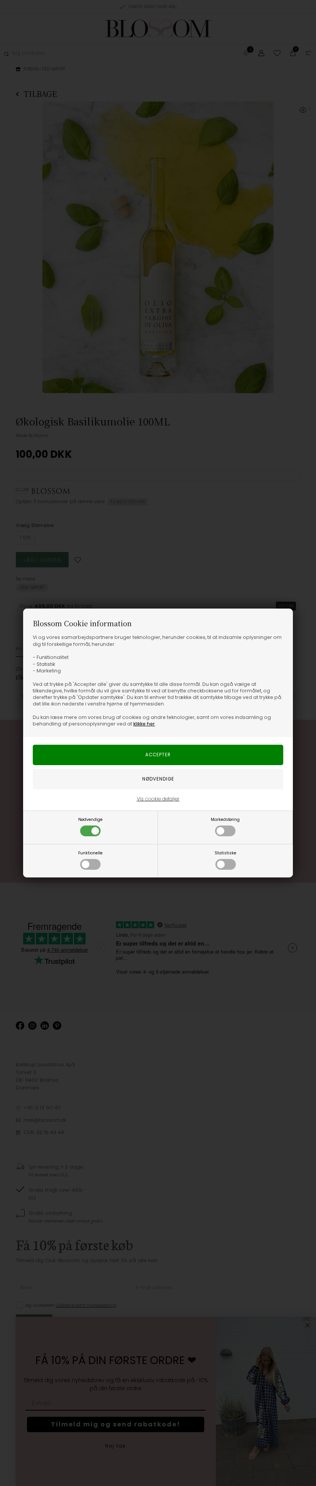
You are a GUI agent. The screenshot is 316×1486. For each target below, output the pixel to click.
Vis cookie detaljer (158, 798)
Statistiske (225, 853)
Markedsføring (225, 819)
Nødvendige (90, 819)
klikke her (144, 723)
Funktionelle (90, 853)
